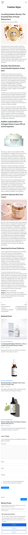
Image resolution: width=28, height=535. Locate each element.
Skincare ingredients (11, 290)
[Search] (26, 2)
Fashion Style (14, 7)
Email (2, 468)
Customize (14, 528)
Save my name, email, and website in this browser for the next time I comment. (13, 482)
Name (3, 461)
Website (3, 475)
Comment (4, 444)
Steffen (16, 22)
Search (3, 497)
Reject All (14, 532)
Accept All (14, 524)
